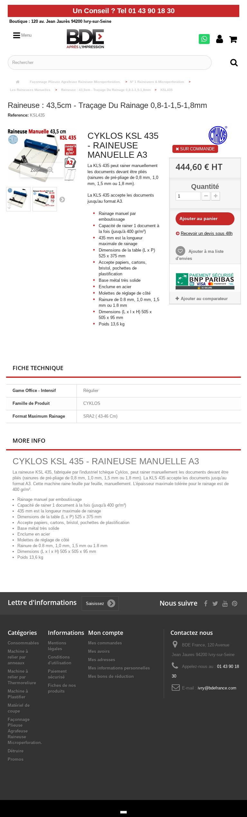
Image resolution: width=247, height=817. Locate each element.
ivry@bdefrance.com (217, 688)
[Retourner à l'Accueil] (17, 82)
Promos (15, 759)
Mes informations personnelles (119, 668)
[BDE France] (94, 38)
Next (62, 199)
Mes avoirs (99, 651)
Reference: (18, 115)
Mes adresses (101, 659)
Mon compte (105, 632)
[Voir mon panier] (234, 40)
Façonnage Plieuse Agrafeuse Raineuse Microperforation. (25, 731)
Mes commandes (105, 643)
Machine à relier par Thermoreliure (22, 677)
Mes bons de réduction (111, 676)
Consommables (23, 643)
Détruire (15, 751)
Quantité (205, 187)
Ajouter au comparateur (204, 298)
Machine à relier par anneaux (18, 657)
